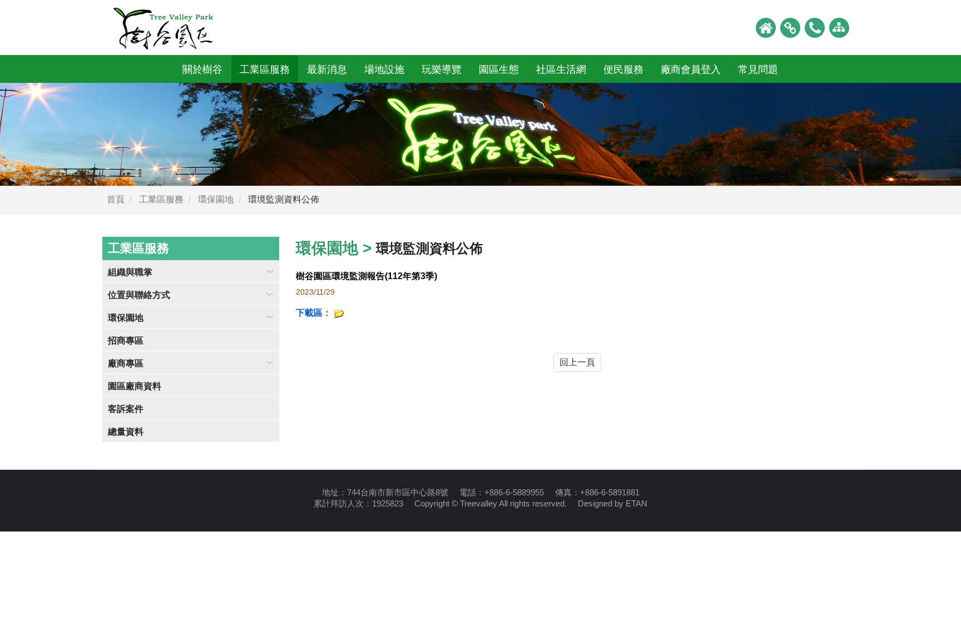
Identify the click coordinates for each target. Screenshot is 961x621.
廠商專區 (125, 363)
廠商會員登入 (691, 69)
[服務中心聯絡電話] (815, 27)
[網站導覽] (839, 27)
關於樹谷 (202, 69)
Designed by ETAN (612, 503)
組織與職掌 (130, 272)
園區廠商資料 (134, 386)
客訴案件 (125, 409)
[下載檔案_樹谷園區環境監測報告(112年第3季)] (339, 312)
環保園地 (216, 199)
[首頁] (766, 27)
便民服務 (623, 69)
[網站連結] (790, 27)
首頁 (116, 199)
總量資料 (125, 431)
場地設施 (384, 69)
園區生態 (499, 69)
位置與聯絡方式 (139, 295)
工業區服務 (265, 69)
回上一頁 (577, 362)
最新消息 (327, 69)
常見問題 (758, 69)
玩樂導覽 (442, 69)
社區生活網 (561, 69)
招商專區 (125, 340)
